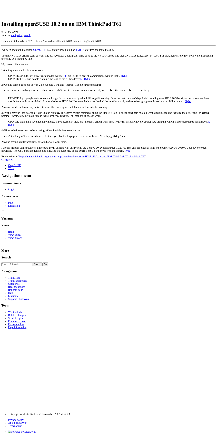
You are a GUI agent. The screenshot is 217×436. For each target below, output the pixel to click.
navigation (16, 35)
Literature (13, 296)
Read (11, 231)
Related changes (17, 315)
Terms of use (15, 425)
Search (6, 257)
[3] (209, 121)
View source (15, 234)
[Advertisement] (63, 9)
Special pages (15, 318)
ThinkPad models (17, 280)
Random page (15, 289)
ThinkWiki (14, 277)
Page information (17, 327)
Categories (7, 159)
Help (10, 292)
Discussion (14, 205)
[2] (81, 79)
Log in (11, 189)
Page (10, 202)
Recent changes (16, 286)
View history (15, 237)
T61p (79, 49)
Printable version (17, 321)
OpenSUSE (39, 49)
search (27, 35)
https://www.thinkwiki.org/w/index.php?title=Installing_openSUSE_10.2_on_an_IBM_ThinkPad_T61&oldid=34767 (82, 156)
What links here (16, 312)
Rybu (124, 75)
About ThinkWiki (17, 422)
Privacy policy (16, 419)
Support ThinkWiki (18, 299)
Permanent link (16, 324)
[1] (65, 75)
